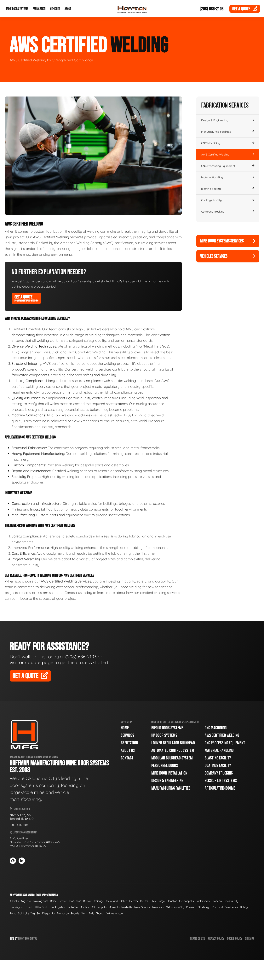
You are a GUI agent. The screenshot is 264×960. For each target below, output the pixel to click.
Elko (153, 901)
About (68, 9)
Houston (172, 901)
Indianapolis (186, 901)
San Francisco (60, 913)
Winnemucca (114, 913)
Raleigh (244, 907)
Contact (127, 758)
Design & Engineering (214, 120)
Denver (133, 901)
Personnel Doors (164, 765)
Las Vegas (16, 907)
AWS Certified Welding (215, 154)
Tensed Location (21, 809)
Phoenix (191, 907)
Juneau (217, 901)
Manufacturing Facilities (216, 131)
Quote (241, 9)
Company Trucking (212, 211)
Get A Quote (26, 298)
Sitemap (249, 939)
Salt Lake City (26, 913)
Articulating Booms (220, 788)
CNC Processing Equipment (218, 166)
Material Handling (212, 177)
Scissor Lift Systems (221, 780)
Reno (13, 913)
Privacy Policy (216, 939)
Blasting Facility (211, 188)
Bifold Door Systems (167, 728)
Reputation (129, 743)
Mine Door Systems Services (222, 241)
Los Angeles (57, 907)
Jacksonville (203, 901)
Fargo (161, 901)
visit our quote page (31, 662)
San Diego (43, 913)
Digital (33, 939)
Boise (53, 901)
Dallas (123, 901)
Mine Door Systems (17, 9)
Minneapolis (99, 907)
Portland (217, 907)
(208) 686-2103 (212, 9)
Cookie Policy (234, 939)
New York (158, 907)
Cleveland (112, 901)
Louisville (72, 907)
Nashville (126, 907)
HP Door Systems (164, 735)
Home (125, 728)
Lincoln (29, 907)
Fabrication (39, 9)
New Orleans (142, 907)
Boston (63, 901)
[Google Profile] (13, 861)
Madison (85, 907)
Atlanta (14, 901)
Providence (231, 907)
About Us (128, 750)
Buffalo (87, 901)
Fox (27, 939)
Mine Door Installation (169, 773)
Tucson (100, 913)
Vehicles (55, 9)
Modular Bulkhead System (172, 758)
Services (127, 735)
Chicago (99, 901)
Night (21, 939)
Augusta (25, 901)
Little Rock (41, 907)
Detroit (144, 901)
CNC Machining (210, 143)
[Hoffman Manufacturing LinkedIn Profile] (22, 861)
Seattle (75, 913)
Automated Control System (172, 750)
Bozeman (75, 901)
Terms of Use (197, 939)
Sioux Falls (87, 913)
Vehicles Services (213, 256)
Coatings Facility (211, 200)
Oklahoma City (175, 907)
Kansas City (231, 901)
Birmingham (40, 901)
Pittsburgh (204, 907)
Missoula (114, 907)
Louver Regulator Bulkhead (173, 743)
